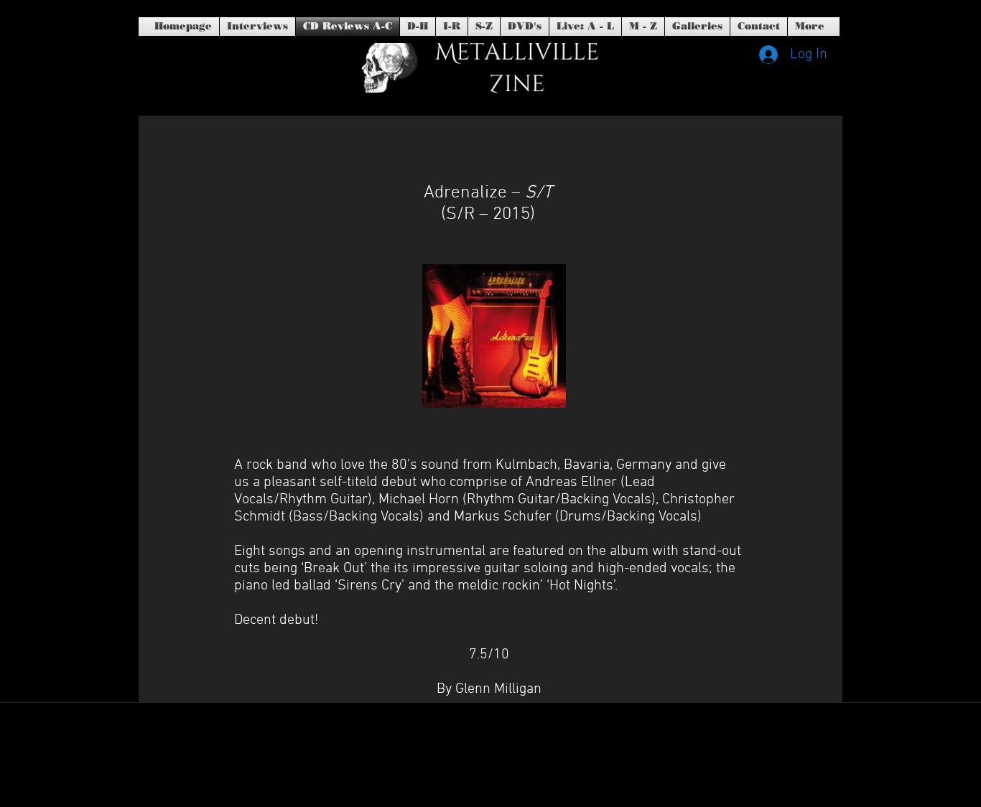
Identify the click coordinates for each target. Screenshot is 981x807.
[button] (525, 26)
